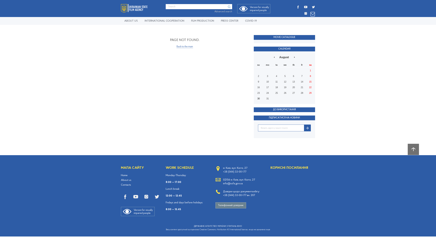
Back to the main (185, 46)
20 (293, 87)
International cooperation (164, 21)
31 (267, 98)
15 (310, 81)
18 (276, 87)
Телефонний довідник (231, 205)
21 (302, 87)
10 (267, 81)
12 (285, 81)
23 (258, 93)
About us (131, 21)
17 (267, 87)
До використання (284, 109)
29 (310, 93)
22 (310, 87)
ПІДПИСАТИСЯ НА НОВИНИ (284, 118)
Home (124, 175)
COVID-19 (251, 21)
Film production (202, 21)
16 (258, 87)
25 (276, 93)
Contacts (126, 185)
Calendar (284, 49)
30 (258, 98)
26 (285, 93)
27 (293, 93)
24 (267, 93)
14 (302, 81)
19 (285, 87)
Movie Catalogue (284, 37)
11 (276, 81)
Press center (229, 21)
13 (293, 81)
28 (302, 93)
